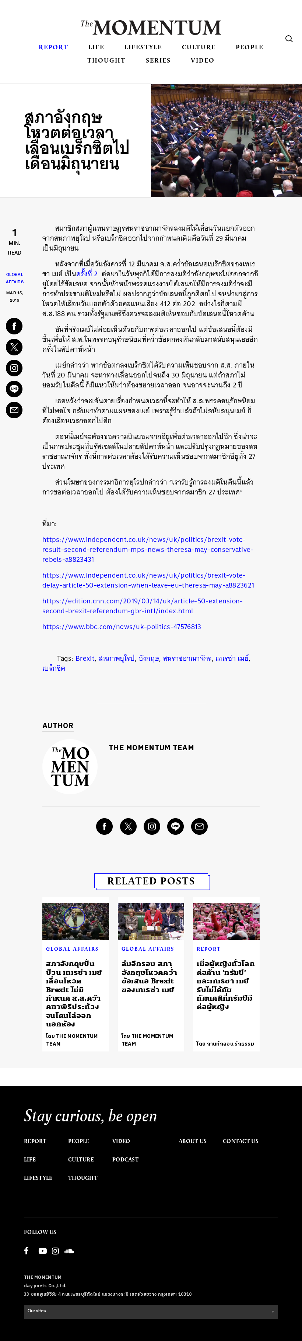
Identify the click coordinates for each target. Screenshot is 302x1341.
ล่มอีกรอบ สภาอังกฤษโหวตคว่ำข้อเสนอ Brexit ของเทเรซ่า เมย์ (149, 976)
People (249, 47)
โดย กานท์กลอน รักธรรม (225, 1044)
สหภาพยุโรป (117, 658)
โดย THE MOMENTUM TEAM (72, 1040)
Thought (106, 60)
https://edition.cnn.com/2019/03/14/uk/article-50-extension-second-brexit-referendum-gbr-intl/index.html (142, 606)
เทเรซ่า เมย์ (232, 658)
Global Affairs (72, 949)
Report (54, 47)
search (289, 38)
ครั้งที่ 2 (87, 274)
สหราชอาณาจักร (187, 658)
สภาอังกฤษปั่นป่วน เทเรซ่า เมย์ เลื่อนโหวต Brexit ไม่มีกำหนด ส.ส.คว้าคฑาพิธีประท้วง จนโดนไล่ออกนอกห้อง (74, 994)
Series (158, 60)
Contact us (241, 1141)
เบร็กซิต (54, 668)
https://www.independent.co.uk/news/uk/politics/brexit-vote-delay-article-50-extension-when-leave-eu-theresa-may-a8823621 (148, 580)
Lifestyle (143, 47)
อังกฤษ (149, 658)
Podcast (125, 1159)
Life (96, 47)
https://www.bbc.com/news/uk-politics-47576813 (121, 627)
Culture (199, 47)
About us (193, 1141)
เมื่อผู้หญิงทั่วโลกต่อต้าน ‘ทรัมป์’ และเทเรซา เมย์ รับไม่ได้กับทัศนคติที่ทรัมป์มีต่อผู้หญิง (226, 985)
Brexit (85, 658)
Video (203, 60)
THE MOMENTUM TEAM (151, 748)
